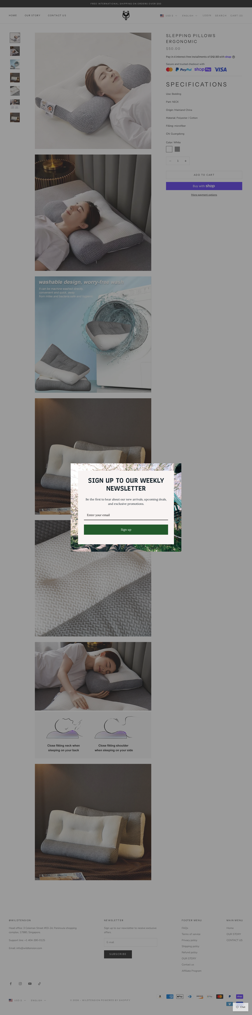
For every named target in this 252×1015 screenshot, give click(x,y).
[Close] (176, 467)
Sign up (126, 529)
